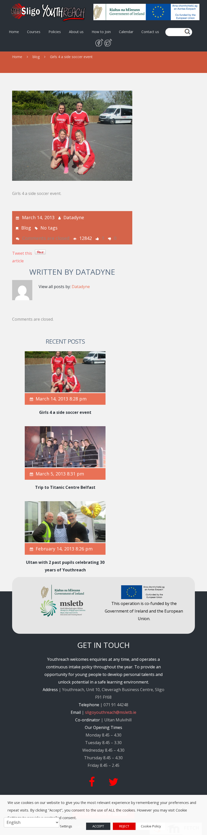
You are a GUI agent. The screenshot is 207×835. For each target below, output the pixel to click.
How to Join (101, 32)
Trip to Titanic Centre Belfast (65, 487)
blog (36, 56)
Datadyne (73, 217)
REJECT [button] (124, 826)
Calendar (126, 32)
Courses (33, 32)
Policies (54, 32)
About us (76, 32)
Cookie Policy (151, 826)
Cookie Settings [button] (60, 826)
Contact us (150, 32)
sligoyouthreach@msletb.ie (110, 712)
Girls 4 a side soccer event (65, 412)
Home (14, 32)
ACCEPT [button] (98, 826)
